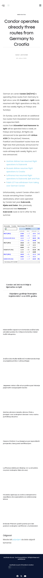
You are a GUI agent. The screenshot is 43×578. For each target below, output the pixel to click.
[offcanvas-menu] (3, 6)
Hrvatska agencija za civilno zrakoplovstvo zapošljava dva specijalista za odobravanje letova (19, 497)
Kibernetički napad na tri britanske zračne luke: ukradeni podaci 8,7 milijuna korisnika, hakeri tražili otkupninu (21, 332)
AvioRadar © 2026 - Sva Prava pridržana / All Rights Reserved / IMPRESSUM (22, 558)
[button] (40, 5)
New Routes (21, 14)
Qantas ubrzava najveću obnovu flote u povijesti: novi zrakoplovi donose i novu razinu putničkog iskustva (20, 414)
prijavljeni (17, 539)
